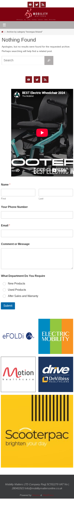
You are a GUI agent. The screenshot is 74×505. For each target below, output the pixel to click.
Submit (7, 306)
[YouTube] (30, 4)
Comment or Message (15, 244)
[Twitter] (36, 4)
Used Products (17, 289)
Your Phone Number (14, 206)
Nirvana (36, 495)
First (3, 198)
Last (41, 198)
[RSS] (43, 4)
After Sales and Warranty (23, 296)
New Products (16, 283)
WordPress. (48, 495)
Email (5, 225)
